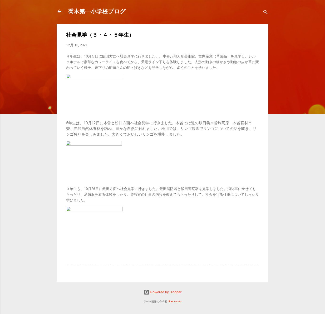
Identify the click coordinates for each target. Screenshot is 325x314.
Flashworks (175, 301)
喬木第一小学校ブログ (97, 11)
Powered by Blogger (165, 292)
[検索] (265, 13)
